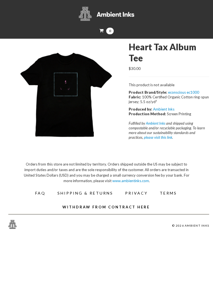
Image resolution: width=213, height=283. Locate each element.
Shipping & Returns (85, 193)
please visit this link (158, 137)
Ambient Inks (106, 14)
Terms (168, 193)
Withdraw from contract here (106, 207)
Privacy (136, 193)
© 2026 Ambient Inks (190, 225)
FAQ (40, 193)
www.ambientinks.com (130, 181)
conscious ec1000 (184, 92)
